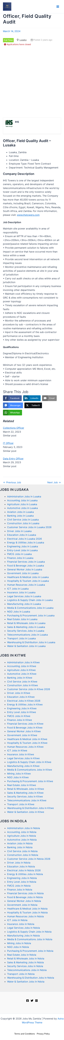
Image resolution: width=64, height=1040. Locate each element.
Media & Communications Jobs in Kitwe (29, 769)
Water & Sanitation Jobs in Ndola (25, 981)
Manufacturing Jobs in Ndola (23, 935)
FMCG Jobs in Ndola (19, 885)
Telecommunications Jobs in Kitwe (26, 800)
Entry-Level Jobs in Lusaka (22, 550)
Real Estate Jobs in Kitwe (21, 785)
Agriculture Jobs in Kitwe (21, 670)
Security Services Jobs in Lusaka (25, 630)
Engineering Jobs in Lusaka (22, 546)
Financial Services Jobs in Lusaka (26, 561)
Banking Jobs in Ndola (19, 847)
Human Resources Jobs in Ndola (25, 916)
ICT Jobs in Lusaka (18, 588)
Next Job (54, 482)
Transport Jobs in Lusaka (21, 638)
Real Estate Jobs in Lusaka (22, 619)
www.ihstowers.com (28, 214)
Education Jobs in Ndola (21, 866)
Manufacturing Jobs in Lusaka (24, 603)
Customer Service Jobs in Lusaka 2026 (29, 527)
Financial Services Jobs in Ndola (25, 893)
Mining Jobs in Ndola (19, 943)
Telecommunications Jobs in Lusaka (27, 634)
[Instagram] (36, 1000)
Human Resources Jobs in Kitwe (25, 746)
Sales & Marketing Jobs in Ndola (25, 962)
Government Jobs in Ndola (22, 904)
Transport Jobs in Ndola (21, 973)
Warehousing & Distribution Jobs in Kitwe (30, 808)
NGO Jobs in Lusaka (18, 611)
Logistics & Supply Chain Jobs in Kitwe (29, 762)
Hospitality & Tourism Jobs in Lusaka (28, 580)
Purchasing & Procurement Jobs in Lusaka (30, 615)
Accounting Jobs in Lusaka (22, 500)
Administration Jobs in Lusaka (24, 496)
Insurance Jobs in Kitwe (20, 754)
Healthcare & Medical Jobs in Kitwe (27, 739)
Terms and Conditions (24, 1034)
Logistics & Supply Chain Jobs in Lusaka (30, 600)
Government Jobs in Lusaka (23, 573)
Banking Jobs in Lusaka (20, 515)
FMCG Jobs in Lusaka (19, 554)
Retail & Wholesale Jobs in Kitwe (25, 788)
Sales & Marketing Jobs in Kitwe (25, 792)
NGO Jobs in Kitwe (18, 777)
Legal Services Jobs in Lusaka (24, 596)
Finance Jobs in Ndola (19, 889)
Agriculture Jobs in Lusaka (22, 504)
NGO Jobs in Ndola (18, 946)
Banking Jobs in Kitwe (19, 677)
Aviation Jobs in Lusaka (20, 511)
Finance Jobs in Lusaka (20, 557)
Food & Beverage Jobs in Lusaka (25, 565)
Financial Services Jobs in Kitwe (25, 723)
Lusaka (22, 40)
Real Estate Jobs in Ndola (21, 954)
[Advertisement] (32, 82)
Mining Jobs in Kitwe (19, 773)
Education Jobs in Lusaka (21, 534)
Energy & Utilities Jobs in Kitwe (25, 704)
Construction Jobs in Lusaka (23, 523)
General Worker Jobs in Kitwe (24, 731)
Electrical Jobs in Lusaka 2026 (24, 538)
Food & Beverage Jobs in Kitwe (24, 727)
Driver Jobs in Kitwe (18, 692)
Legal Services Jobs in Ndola (23, 927)
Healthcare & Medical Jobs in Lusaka (28, 577)
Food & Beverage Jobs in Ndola (25, 897)
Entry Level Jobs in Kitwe (21, 712)
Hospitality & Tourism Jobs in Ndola (27, 912)
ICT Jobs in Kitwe (17, 750)
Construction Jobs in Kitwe (22, 685)
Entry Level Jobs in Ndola (21, 881)
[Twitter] (32, 1000)
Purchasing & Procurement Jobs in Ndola (30, 950)
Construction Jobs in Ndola (22, 854)
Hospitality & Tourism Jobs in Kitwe (27, 742)
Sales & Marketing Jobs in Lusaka (26, 626)
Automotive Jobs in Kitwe (21, 673)
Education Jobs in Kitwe (21, 696)
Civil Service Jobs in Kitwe (22, 681)
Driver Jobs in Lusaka (19, 531)
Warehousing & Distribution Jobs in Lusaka (31, 642)
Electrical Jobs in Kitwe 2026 (23, 700)
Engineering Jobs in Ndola (22, 878)
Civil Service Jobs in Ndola (22, 851)
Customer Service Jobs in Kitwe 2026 (28, 689)
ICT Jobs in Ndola (17, 920)
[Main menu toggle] (57, 6)
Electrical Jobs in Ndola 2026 (24, 870)
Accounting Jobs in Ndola (21, 832)
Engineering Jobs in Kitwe (21, 708)
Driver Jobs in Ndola (18, 862)
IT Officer (8, 443)
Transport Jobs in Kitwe (20, 804)
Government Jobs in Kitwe (22, 735)
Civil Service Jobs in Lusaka (23, 519)
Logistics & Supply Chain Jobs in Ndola (29, 931)
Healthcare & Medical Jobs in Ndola (27, 908)
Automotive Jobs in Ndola (22, 839)
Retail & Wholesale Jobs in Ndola (25, 958)
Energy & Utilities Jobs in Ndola (25, 874)
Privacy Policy (43, 1034)
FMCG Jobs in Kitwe (18, 716)
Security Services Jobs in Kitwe (25, 796)
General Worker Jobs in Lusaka (24, 569)
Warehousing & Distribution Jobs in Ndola (30, 977)
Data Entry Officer (13, 458)
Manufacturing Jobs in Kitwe (23, 765)
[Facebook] (27, 1000)
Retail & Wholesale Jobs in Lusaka (26, 623)
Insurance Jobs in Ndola (20, 924)
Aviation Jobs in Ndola (20, 843)
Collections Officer (13, 427)
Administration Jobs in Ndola (23, 828)
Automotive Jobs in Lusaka (22, 508)
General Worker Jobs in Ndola (24, 900)
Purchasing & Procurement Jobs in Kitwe (30, 781)
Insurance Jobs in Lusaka (21, 592)
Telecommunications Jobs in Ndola (27, 970)
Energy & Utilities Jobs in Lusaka (25, 542)
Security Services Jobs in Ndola (25, 966)
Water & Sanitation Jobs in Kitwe (25, 811)
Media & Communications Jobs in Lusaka (30, 607)
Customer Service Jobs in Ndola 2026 (28, 858)
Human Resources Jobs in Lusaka (26, 584)
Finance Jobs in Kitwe (19, 719)
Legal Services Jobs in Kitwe (23, 758)
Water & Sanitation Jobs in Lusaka (26, 646)
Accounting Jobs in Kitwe (21, 666)
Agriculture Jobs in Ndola (21, 835)
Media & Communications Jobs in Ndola (29, 939)
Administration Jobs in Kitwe (23, 662)
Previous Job (12, 482)
